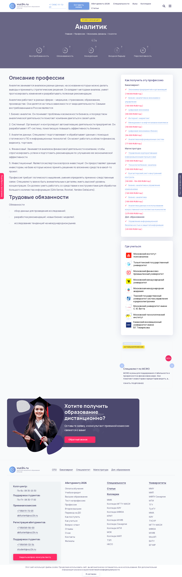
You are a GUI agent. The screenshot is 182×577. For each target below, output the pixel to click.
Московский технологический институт (149, 316)
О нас (68, 533)
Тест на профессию (75, 500)
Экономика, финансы (96, 34)
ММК (109, 500)
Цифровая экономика (138, 109)
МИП (151, 492)
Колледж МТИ (114, 528)
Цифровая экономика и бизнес (143, 131)
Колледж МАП (114, 536)
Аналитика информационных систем (146, 139)
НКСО (110, 544)
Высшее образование (76, 496)
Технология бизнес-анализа (142, 165)
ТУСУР (152, 521)
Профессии (79, 34)
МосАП (152, 537)
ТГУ (151, 504)
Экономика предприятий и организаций (147, 89)
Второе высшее (73, 509)
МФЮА (152, 529)
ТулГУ (152, 509)
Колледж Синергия (117, 524)
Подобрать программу (2, 186)
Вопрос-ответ (72, 525)
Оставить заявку (79, 6)
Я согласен (91, 574)
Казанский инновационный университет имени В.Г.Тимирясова (147, 325)
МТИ (151, 500)
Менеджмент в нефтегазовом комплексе (148, 122)
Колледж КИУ (114, 508)
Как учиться (71, 521)
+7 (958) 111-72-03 (56, 5)
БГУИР (152, 545)
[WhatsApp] (163, 470)
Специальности (121, 3)
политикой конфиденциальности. (104, 569)
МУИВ (152, 533)
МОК (109, 532)
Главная (68, 34)
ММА (151, 513)
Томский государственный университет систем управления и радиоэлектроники (150, 298)
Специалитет (83, 469)
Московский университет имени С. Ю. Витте (150, 307)
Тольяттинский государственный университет (151, 264)
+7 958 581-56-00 (25, 527)
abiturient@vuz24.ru (27, 515)
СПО (54, 469)
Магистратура (100, 469)
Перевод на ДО (73, 513)
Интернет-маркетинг (139, 118)
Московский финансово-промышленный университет (148, 272)
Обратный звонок (78, 439)
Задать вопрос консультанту (35, 557)
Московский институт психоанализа (145, 255)
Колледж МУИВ (115, 520)
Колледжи (146, 3)
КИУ (151, 517)
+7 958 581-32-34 (25, 544)
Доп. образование (120, 469)
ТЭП (109, 540)
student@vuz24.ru (26, 549)
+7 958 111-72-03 (25, 510)
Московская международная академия (148, 290)
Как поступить (72, 517)
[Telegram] (170, 470)
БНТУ (152, 541)
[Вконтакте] (156, 470)
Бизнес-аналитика (137, 197)
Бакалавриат (66, 469)
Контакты (70, 537)
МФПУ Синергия (157, 496)
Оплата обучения (74, 488)
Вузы (135, 3)
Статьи (95, 8)
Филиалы (69, 541)
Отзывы (69, 529)
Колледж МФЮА (115, 512)
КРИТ (110, 516)
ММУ (151, 488)
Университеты (157, 482)
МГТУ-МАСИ (155, 525)
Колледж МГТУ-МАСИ (118, 504)
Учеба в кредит (73, 492)
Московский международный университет (148, 281)
